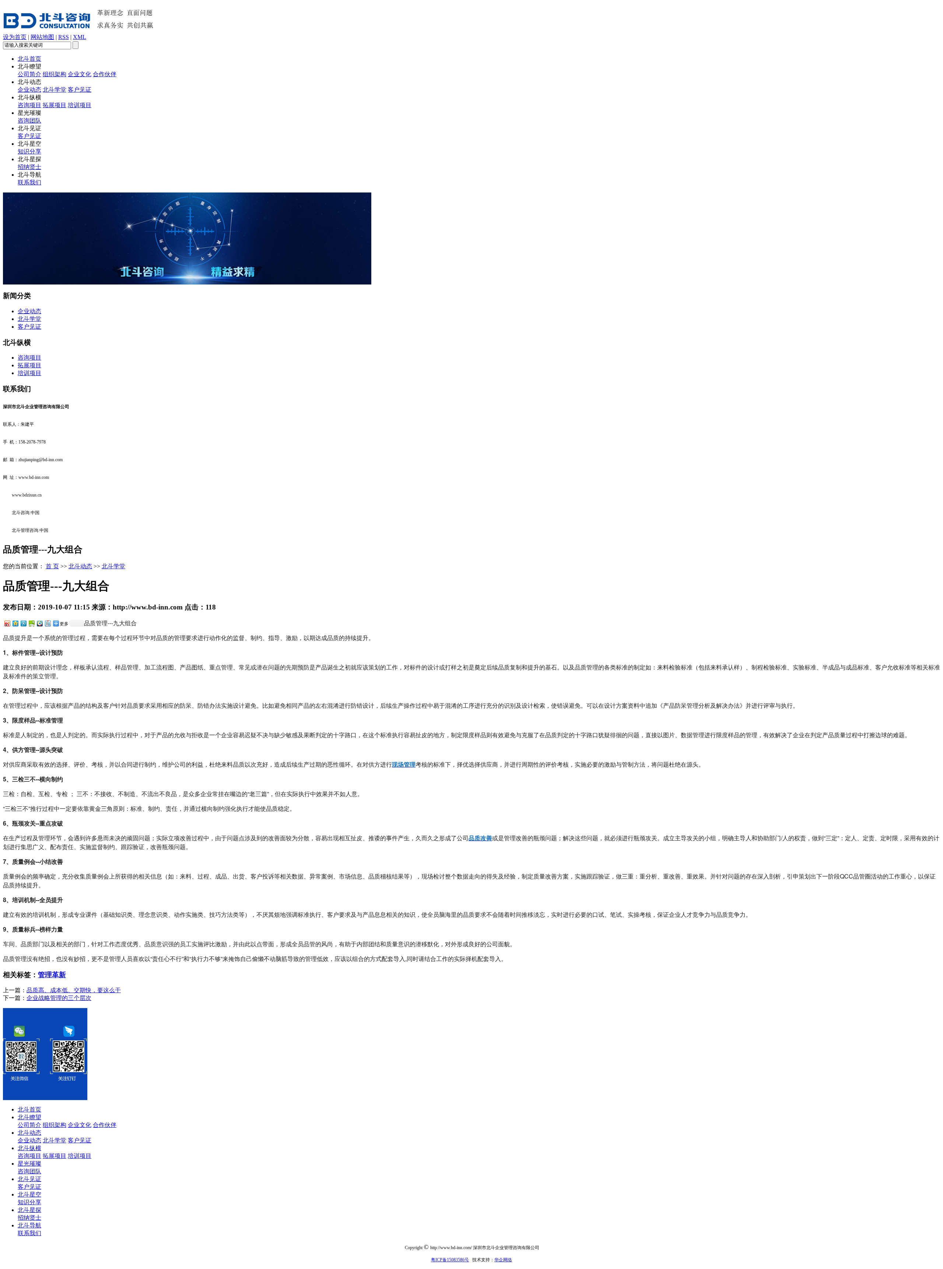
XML (79, 37)
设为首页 (15, 37)
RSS (63, 37)
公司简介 (29, 74)
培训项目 (79, 105)
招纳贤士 (29, 167)
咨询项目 (29, 105)
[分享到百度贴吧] (47, 623)
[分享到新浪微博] (7, 623)
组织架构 (54, 74)
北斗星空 (29, 1194)
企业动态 (29, 89)
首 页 (52, 566)
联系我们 (29, 182)
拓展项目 (54, 105)
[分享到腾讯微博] (23, 623)
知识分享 (29, 151)
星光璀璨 (29, 1163)
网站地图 (42, 37)
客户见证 (79, 89)
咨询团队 (29, 120)
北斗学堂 (54, 89)
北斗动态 (80, 566)
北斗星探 (29, 1210)
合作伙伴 (104, 74)
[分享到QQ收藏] (39, 623)
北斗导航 (29, 1225)
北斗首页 (29, 59)
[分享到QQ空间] (15, 623)
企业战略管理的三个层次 (59, 998)
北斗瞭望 (29, 1117)
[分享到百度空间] (31, 623)
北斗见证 (29, 1179)
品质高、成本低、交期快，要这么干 (74, 990)
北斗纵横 (29, 1148)
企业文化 (79, 74)
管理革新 (52, 975)
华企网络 (503, 1259)
